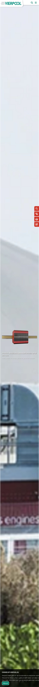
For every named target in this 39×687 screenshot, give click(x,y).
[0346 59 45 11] (36, 214)
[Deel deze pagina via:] (36, 224)
